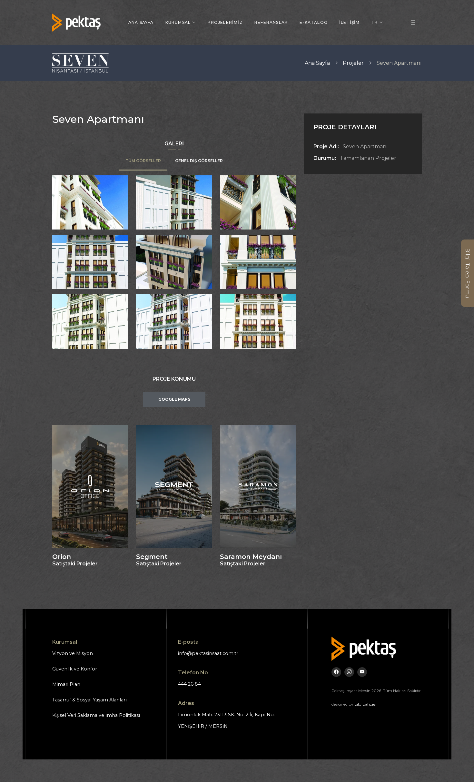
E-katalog (314, 22)
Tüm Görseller (143, 161)
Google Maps (174, 399)
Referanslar (271, 22)
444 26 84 (189, 684)
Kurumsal (178, 22)
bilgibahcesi (365, 704)
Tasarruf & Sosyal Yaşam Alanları (89, 700)
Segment (152, 557)
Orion (61, 557)
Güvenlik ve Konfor (74, 669)
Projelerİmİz (225, 22)
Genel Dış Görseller (199, 161)
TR (374, 22)
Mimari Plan (66, 684)
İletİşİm (349, 22)
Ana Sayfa (141, 22)
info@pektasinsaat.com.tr (208, 653)
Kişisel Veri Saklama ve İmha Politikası (96, 715)
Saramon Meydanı (251, 557)
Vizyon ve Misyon (72, 653)
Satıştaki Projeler (75, 564)
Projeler (353, 63)
